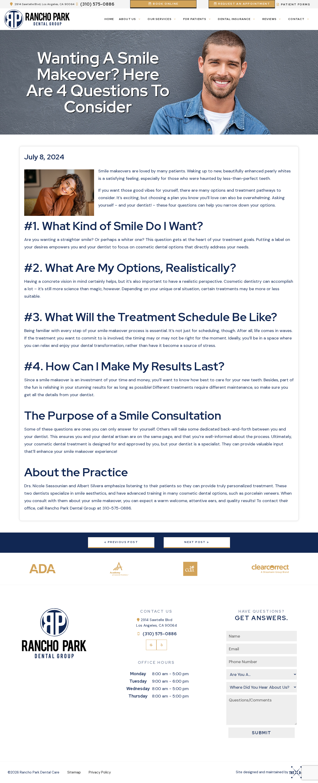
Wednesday (138, 688)
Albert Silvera (90, 486)
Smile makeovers (114, 171)
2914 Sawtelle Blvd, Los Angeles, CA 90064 (44, 4)
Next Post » (196, 542)
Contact (296, 19)
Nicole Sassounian (50, 486)
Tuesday (138, 681)
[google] (151, 645)
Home (109, 19)
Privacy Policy (100, 772)
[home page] (37, 19)
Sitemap (74, 772)
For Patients (194, 19)
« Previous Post (121, 542)
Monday (138, 673)
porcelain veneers (262, 493)
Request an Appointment (243, 4)
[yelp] (161, 645)
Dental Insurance (234, 19)
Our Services (159, 19)
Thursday (138, 696)
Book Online (165, 4)
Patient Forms (295, 4)
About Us (127, 19)
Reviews (269, 19)
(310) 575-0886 (97, 4)
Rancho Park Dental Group (70, 508)
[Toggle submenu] (139, 19)
